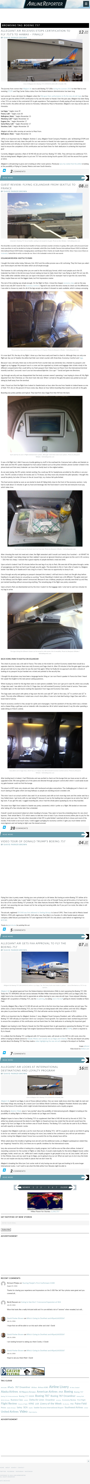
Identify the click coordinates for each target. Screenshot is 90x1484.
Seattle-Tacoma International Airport (49, 1408)
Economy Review (69, 1400)
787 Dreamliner (22, 1387)
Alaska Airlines (9, 1391)
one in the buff (57, 999)
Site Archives (5, 1480)
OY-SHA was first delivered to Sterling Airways (34, 913)
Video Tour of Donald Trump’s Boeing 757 (33, 841)
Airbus (34, 1387)
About (7, 1467)
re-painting (40, 999)
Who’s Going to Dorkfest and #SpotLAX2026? (46, 1318)
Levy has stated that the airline (70, 164)
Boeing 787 (42, 1396)
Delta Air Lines (36, 1400)
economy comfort (32, 286)
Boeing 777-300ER (26, 1396)
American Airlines (47, 1391)
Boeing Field (80, 1396)
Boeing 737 (78, 1392)
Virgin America (33, 1412)
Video (24, 1411)
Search (14, 1467)
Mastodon (29, 1471)
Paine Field (81, 1403)
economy (58, 1400)
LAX (37, 1404)
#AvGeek (4, 1387)
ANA (61, 1392)
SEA (25, 1407)
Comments (18, 171)
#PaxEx (11, 1387)
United (86, 1407)
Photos (3, 1408)
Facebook (10, 1471)
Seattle (31, 1407)
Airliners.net (85, 1049)
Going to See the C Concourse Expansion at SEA (41, 1302)
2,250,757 (55, 1211)
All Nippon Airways (27, 1392)
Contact (21, 1467)
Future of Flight (23, 1404)
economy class (69, 283)
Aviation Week (16, 1111)
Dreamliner (50, 1400)
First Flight (81, 1400)
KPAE (31, 1404)
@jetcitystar (12, 925)
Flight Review (9, 1403)
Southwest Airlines (74, 1407)
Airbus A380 (43, 1387)
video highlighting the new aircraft (48, 1041)
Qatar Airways (11, 1407)
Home (2, 1467)
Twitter (3, 1471)
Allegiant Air (27, 89)
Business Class (17, 1400)
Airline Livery (59, 1387)
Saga (81, 358)
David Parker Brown (15, 38)
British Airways (5, 1400)
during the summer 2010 (62, 89)
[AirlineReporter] (45, 4)
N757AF (4, 920)
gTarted (86, 1046)
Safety (19, 1408)
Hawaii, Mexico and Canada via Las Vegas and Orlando (47, 1039)
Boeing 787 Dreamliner (63, 1396)
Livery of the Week (51, 1403)
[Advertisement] (45, 17)
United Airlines (10, 1411)
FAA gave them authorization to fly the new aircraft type (60, 96)
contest (26, 1400)
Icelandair (4, 253)
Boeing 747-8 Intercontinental (9, 1396)
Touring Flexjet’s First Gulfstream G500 (38, 1283)
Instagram (19, 1471)
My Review (66, 1404)
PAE (72, 1404)
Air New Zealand (74, 1387)
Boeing (68, 1391)
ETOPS (10, 91)
